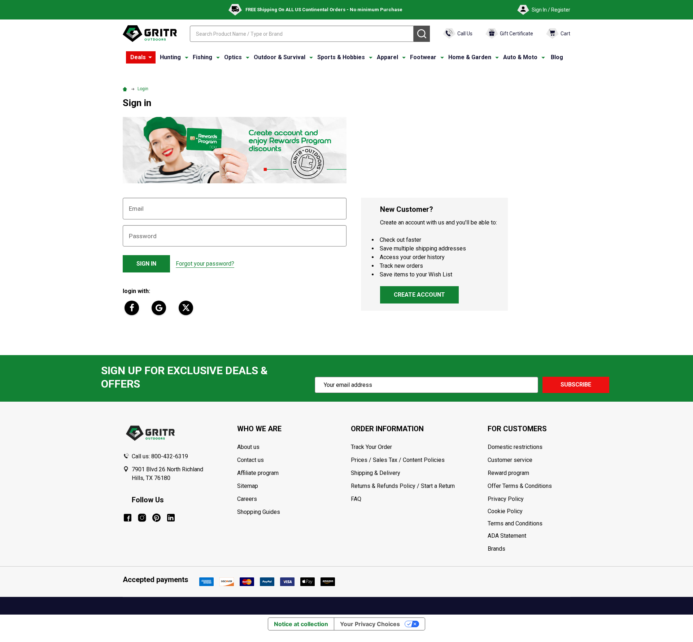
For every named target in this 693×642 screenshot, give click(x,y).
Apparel (387, 57)
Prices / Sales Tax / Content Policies (398, 460)
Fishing (202, 57)
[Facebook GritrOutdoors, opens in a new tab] (127, 517)
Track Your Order (371, 447)
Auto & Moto (520, 57)
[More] (150, 57)
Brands (496, 548)
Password (143, 236)
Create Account (419, 294)
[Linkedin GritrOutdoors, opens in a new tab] (170, 517)
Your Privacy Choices (370, 624)
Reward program (508, 473)
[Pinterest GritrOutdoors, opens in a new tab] (156, 517)
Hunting (170, 57)
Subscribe (576, 384)
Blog (557, 57)
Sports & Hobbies (341, 57)
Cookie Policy (529, 511)
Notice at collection (301, 624)
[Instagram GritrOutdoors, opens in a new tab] (142, 517)
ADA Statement (507, 535)
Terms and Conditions (529, 523)
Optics (233, 57)
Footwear (423, 57)
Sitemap (247, 485)
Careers (247, 498)
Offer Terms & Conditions (520, 485)
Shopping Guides (258, 511)
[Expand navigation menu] (186, 57)
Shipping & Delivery (375, 473)
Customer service (510, 460)
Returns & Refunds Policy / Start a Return (403, 485)
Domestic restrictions (515, 447)
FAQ (356, 498)
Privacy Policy (529, 499)
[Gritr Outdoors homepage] (150, 33)
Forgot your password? (205, 263)
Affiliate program (258, 473)
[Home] (126, 88)
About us (248, 447)
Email (136, 208)
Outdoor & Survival (279, 57)
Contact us (250, 460)
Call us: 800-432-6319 (160, 456)
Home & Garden (469, 57)
